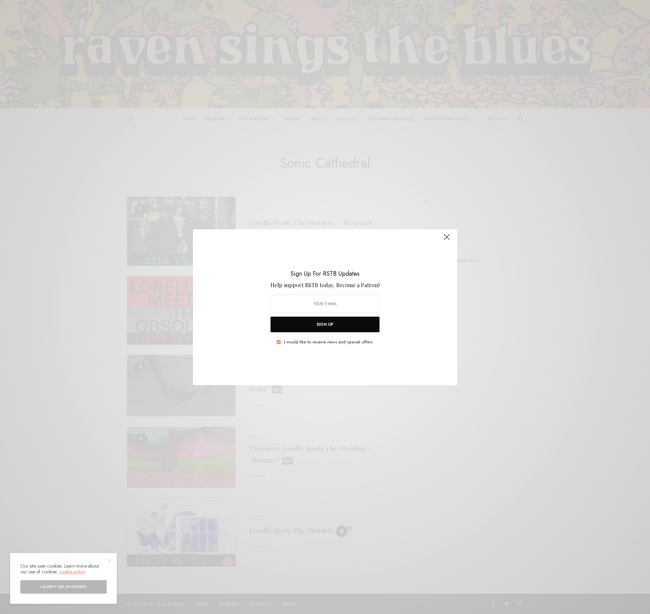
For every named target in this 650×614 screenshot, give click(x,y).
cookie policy (72, 571)
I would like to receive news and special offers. (329, 342)
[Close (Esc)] (447, 240)
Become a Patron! (358, 285)
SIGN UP (325, 324)
